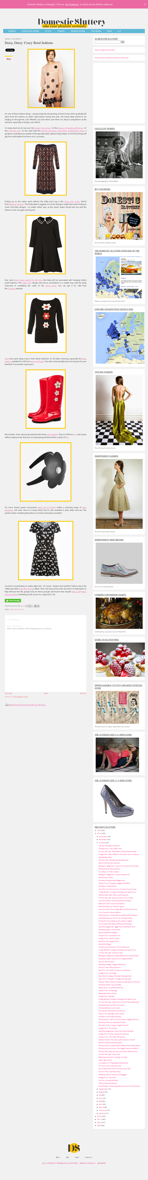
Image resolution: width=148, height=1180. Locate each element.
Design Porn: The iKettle (108, 1028)
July (100, 1095)
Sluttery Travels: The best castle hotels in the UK (117, 1040)
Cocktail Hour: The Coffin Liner (110, 848)
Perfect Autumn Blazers (108, 1083)
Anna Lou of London (47, 507)
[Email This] (27, 606)
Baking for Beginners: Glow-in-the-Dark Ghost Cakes (119, 866)
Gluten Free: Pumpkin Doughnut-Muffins (114, 883)
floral (16, 609)
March (101, 1107)
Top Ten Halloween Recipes (109, 846)
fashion (12, 609)
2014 (99, 830)
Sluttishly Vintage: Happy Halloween (112, 964)
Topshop (11, 288)
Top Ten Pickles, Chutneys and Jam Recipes (115, 901)
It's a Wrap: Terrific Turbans (109, 872)
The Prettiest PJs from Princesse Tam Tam (115, 1069)
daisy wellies (52, 434)
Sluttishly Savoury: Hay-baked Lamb (112, 1022)
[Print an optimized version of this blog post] (13, 603)
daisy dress (51, 285)
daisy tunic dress (71, 201)
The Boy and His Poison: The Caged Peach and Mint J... (119, 1048)
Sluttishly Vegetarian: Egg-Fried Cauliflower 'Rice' (117, 927)
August (102, 1092)
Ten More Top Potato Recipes (110, 1016)
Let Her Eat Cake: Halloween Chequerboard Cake (117, 851)
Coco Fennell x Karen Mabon (110, 912)
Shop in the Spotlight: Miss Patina (111, 1014)
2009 (99, 1125)
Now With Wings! (105, 944)
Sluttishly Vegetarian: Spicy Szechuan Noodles (116, 1031)
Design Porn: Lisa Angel (107, 973)
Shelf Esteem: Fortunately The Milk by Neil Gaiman (118, 915)
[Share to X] (32, 606)
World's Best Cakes (106, 877)
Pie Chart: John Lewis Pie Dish (110, 1066)
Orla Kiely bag (14, 131)
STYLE (48, 31)
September (103, 1089)
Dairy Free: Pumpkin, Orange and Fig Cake (115, 979)
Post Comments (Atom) (20, 697)
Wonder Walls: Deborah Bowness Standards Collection (119, 982)
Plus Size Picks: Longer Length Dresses (113, 1025)
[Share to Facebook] (35, 606)
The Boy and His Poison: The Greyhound (114, 947)
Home (46, 693)
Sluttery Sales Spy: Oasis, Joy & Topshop (113, 895)
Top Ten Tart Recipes (106, 961)
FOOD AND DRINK (30, 31)
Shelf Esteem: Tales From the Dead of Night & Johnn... (119, 1019)
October (102, 843)
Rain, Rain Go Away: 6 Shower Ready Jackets (115, 976)
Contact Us (88, 1157)
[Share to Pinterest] (38, 606)
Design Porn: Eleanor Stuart (109, 938)
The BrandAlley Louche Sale (109, 1008)
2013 (99, 833)
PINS (109, 31)
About (77, 1157)
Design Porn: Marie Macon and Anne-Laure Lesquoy (119, 854)
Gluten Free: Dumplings (108, 990)
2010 (99, 1122)
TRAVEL (61, 31)
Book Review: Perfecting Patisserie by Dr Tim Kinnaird (119, 1086)
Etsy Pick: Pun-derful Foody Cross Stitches (115, 970)
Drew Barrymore (26, 589)
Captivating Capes (105, 857)
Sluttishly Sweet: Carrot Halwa (110, 985)
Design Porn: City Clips (107, 1077)
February (102, 1110)
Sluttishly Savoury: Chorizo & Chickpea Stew (115, 918)
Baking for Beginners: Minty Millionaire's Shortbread (119, 956)
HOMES (12, 31)
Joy (75, 434)
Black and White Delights (108, 932)
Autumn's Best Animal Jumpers (110, 1042)
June (101, 1098)
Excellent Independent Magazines (112, 880)
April (101, 1104)
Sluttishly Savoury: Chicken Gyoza (111, 906)
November (103, 839)
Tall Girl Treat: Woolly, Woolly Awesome (113, 860)
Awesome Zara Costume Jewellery (112, 903)
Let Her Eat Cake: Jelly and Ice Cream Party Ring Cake (119, 1002)
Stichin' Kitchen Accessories (109, 863)
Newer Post (8, 693)
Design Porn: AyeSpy (106, 996)
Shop (67, 1157)
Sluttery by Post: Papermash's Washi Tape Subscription (119, 1045)
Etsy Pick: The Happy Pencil (109, 941)
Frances (21, 609)
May (100, 1101)
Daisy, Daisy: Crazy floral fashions (29, 42)
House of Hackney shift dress (70, 128)
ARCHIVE (101, 1163)
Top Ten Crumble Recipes (108, 1080)
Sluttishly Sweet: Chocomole (109, 929)
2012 (99, 1116)
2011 (99, 1119)
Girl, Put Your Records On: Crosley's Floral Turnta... (118, 889)
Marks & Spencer (16, 204)
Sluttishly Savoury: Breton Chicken (112, 1005)
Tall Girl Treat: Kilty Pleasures (110, 967)
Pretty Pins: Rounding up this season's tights (115, 921)
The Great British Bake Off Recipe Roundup (115, 924)
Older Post (83, 693)
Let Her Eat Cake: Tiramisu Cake (111, 953)
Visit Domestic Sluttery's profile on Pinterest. (112, 58)
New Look (76, 591)
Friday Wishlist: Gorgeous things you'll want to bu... (118, 892)
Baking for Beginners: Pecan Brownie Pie (114, 874)
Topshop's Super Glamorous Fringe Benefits (115, 959)
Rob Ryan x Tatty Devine (108, 886)
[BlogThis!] (30, 606)
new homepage (72, 4)
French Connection (49, 131)
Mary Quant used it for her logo (28, 280)
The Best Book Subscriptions (109, 869)
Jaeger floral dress (43, 128)
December (103, 836)
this (67, 437)
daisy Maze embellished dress (71, 131)
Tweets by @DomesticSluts (105, 50)
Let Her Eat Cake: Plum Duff (109, 1054)
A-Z (119, 31)
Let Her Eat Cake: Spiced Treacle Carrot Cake (116, 898)
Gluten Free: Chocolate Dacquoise (112, 1037)
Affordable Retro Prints (107, 993)
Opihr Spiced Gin (105, 1060)
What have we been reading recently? (113, 1057)
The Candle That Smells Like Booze (112, 1011)
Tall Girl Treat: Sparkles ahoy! (110, 1071)
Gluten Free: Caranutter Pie (109, 935)
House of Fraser (37, 361)
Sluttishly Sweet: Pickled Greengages (113, 1074)
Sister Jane (27, 283)
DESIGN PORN (78, 31)
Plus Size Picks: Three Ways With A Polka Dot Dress (118, 909)
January (102, 1113)
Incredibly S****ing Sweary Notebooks (113, 1063)
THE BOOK (96, 31)
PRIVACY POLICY (87, 1163)
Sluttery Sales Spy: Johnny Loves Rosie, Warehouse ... (119, 1051)
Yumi (7, 358)
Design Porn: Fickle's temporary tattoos (114, 1034)
